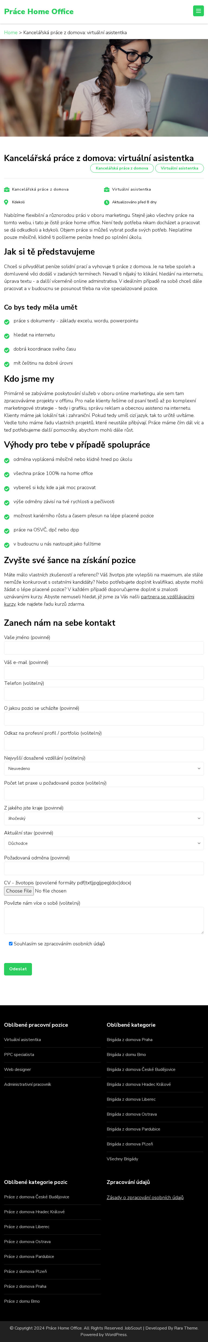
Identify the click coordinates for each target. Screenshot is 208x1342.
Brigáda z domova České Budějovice (141, 1070)
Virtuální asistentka (22, 1040)
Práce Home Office (39, 12)
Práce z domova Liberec (26, 1227)
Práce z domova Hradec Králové (34, 1212)
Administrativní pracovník (27, 1084)
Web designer (17, 1070)
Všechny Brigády (122, 1159)
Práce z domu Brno (22, 1301)
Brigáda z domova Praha (129, 1040)
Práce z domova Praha (25, 1286)
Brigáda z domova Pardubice (133, 1129)
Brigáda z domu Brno (126, 1055)
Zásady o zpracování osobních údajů (145, 1197)
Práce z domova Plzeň (25, 1271)
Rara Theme (186, 1328)
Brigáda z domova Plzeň (130, 1144)
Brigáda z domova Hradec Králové (139, 1084)
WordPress (116, 1335)
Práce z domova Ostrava (27, 1242)
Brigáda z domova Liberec (131, 1099)
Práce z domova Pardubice (29, 1257)
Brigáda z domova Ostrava (132, 1114)
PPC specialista (19, 1055)
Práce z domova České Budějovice (36, 1197)
